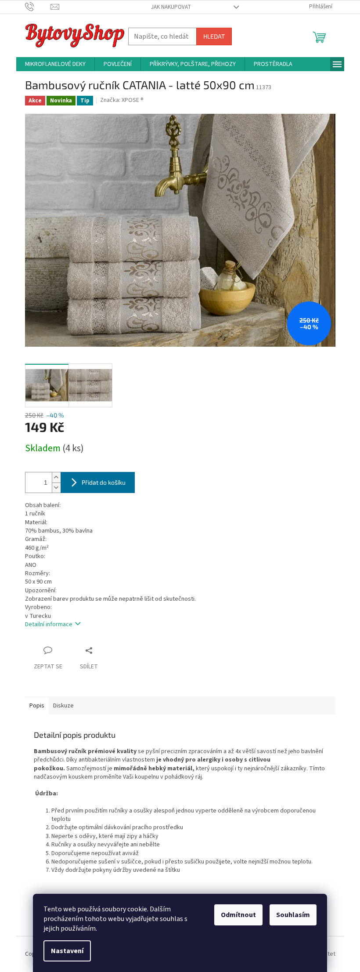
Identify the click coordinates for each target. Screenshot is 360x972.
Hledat (214, 36)
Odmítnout (238, 915)
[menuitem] (55, 64)
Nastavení (67, 951)
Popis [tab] (36, 705)
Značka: (122, 100)
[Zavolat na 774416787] (38, 7)
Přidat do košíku (104, 482)
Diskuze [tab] (63, 705)
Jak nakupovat (171, 7)
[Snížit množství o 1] (56, 487)
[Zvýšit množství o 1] (56, 477)
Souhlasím (293, 915)
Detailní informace (48, 624)
